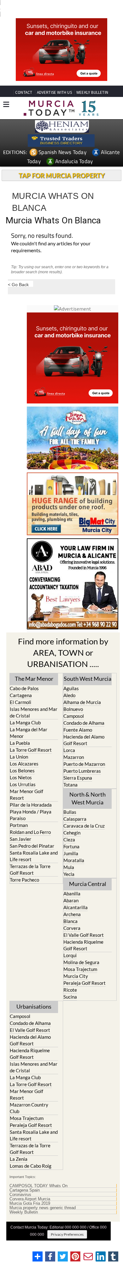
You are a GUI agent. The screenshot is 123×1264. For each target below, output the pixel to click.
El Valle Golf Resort (83, 935)
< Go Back (18, 284)
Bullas (69, 812)
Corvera (71, 928)
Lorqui (70, 955)
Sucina (70, 997)
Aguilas (71, 688)
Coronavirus (20, 1195)
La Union (19, 757)
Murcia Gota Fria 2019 (29, 1203)
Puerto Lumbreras (82, 771)
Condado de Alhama (83, 723)
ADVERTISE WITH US (54, 92)
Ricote (70, 990)
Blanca (70, 921)
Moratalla (73, 860)
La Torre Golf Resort (31, 750)
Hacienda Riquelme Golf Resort (83, 945)
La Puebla (20, 743)
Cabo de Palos (24, 688)
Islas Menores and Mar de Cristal (33, 712)
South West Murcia (87, 678)
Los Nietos (21, 777)
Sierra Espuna (77, 778)
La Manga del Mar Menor (28, 733)
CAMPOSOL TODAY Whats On (38, 1186)
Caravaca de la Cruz (84, 826)
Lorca (69, 750)
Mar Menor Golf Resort (26, 794)
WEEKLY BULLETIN (92, 92)
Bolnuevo (73, 709)
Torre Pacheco (24, 880)
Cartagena (21, 695)
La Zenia (18, 1159)
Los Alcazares (24, 763)
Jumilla (70, 853)
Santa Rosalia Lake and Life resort (34, 856)
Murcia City (75, 976)
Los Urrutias (23, 784)
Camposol (73, 716)
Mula (68, 867)
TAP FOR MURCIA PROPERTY (62, 175)
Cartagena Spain (24, 1190)
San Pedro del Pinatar (32, 846)
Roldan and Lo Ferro (30, 832)
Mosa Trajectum (80, 969)
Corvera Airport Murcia (29, 1199)
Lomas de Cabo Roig (30, 1166)
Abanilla (71, 893)
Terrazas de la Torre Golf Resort (30, 869)
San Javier (20, 839)
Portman (19, 825)
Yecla (68, 874)
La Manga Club (25, 722)
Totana (70, 784)
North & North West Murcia (87, 798)
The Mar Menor (34, 678)
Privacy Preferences (67, 1234)
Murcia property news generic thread (42, 1208)
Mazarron (73, 757)
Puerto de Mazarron (84, 764)
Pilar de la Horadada (31, 805)
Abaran (71, 900)
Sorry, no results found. (42, 236)
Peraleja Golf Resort (84, 983)
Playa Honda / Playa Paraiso (30, 815)
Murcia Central (87, 883)
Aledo (69, 695)
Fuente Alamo (77, 730)
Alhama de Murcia (82, 702)
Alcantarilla (75, 907)
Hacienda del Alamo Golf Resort (83, 740)
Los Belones (22, 770)
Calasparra (74, 819)
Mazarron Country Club (29, 1108)
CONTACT (23, 92)
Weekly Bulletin (23, 1212)
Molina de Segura (81, 962)
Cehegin (71, 832)
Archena (72, 914)
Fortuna (71, 846)
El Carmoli (20, 702)
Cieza (69, 839)
